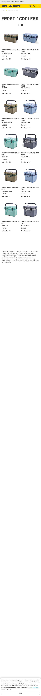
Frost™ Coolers (13, 11)
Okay (20, 693)
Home (3, 11)
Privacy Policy (35, 687)
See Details (20, 1)
